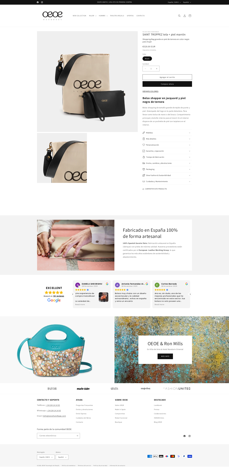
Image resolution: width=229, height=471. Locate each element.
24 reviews (58, 296)
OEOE (43, 465)
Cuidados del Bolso (83, 418)
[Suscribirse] (77, 436)
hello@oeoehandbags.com (54, 416)
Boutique (118, 422)
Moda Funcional (121, 418)
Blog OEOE (158, 422)
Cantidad (146, 64)
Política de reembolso (68, 465)
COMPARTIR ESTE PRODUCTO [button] (156, 189)
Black (147, 59)
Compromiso (120, 414)
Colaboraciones (160, 414)
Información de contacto (117, 465)
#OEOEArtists (159, 418)
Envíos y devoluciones (84, 409)
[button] (92, 15)
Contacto (79, 422)
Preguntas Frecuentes (84, 405)
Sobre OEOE (119, 405)
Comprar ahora (167, 84)
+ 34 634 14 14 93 (53, 405)
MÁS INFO (165, 356)
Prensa (156, 409)
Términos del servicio (84, 465)
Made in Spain (120, 409)
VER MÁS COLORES (150, 91)
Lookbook (158, 405)
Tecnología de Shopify (52, 465)
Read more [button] (133, 305)
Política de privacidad (100, 465)
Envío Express (81, 414)
